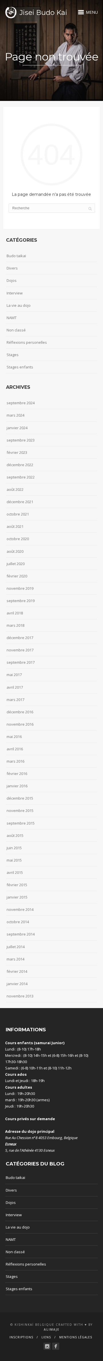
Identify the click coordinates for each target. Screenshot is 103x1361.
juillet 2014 (16, 946)
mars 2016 (15, 761)
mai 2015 (14, 860)
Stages (13, 354)
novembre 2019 (20, 588)
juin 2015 (14, 847)
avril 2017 (15, 687)
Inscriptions (21, 1337)
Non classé (16, 330)
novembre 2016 (20, 724)
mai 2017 (14, 674)
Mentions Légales (75, 1337)
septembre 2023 (21, 440)
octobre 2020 (18, 538)
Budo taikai (16, 255)
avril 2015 (15, 872)
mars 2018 (15, 625)
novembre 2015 (20, 810)
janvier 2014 (17, 983)
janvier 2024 (17, 427)
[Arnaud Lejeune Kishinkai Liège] (47, 1346)
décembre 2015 (20, 798)
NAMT (12, 317)
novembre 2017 (20, 650)
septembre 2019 (21, 600)
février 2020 (17, 576)
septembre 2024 (21, 402)
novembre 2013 (20, 996)
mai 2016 (14, 736)
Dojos (12, 280)
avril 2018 (15, 613)
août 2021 (15, 526)
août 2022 (15, 489)
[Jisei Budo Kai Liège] (55, 1346)
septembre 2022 (21, 477)
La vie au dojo (19, 305)
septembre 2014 (21, 934)
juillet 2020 (16, 563)
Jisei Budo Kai (43, 12)
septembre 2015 (21, 823)
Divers (12, 268)
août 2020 (15, 551)
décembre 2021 (20, 501)
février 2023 (17, 452)
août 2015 (15, 835)
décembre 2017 (20, 637)
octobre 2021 (18, 514)
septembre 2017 (21, 662)
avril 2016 (15, 748)
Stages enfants (20, 367)
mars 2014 (15, 959)
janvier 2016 (17, 785)
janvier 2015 (17, 897)
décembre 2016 (20, 711)
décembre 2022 (20, 464)
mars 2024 (15, 415)
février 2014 (17, 971)
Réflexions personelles (27, 342)
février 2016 (17, 773)
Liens (46, 1337)
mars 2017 (15, 699)
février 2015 (17, 884)
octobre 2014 (18, 921)
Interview (15, 293)
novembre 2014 (20, 909)
